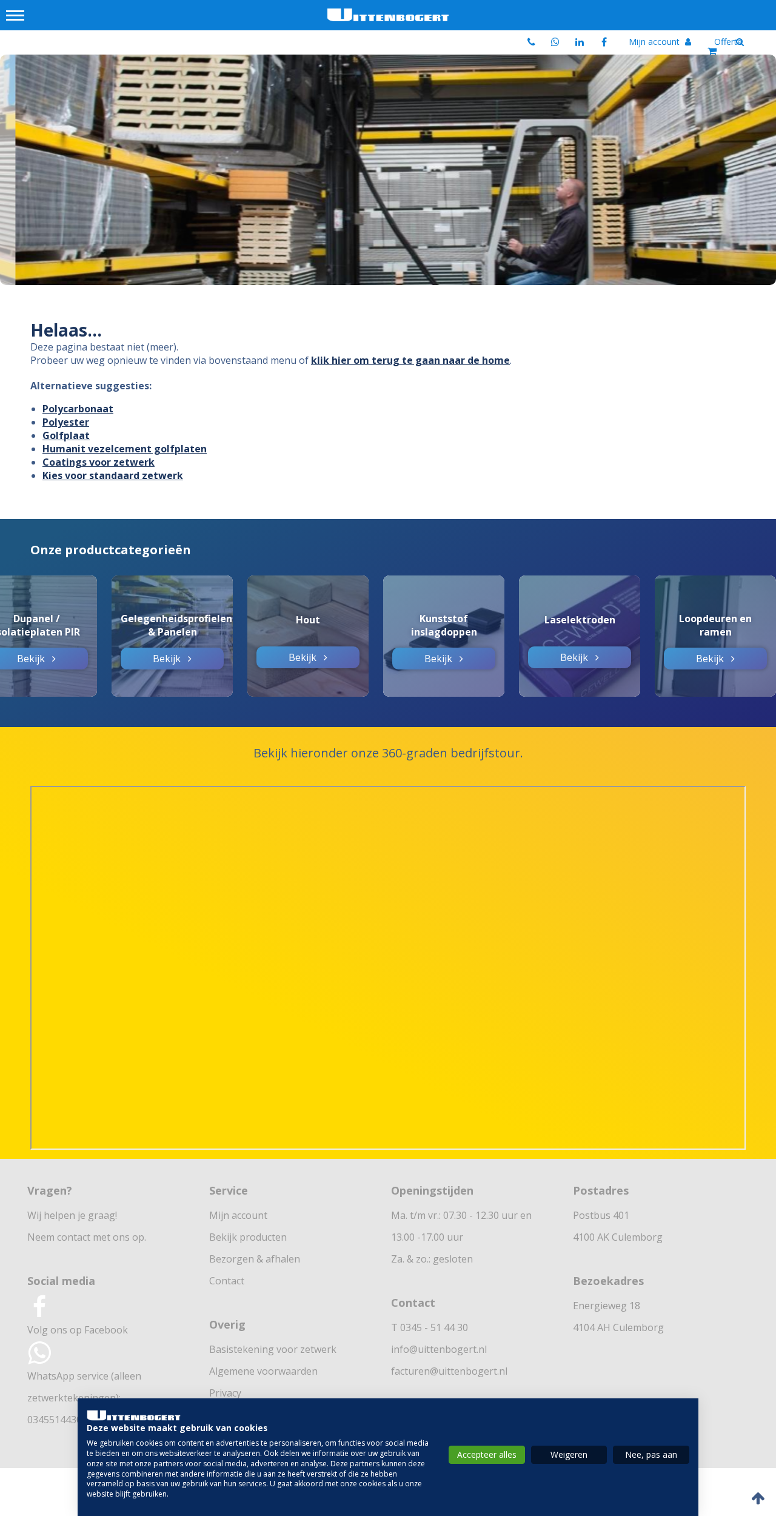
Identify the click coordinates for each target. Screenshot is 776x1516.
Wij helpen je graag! (72, 1215)
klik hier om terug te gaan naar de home (410, 360)
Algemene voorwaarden (263, 1371)
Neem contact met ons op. (86, 1237)
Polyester (65, 422)
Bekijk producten (248, 1237)
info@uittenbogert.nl (439, 1349)
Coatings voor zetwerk (98, 462)
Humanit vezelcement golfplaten (124, 448)
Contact (226, 1280)
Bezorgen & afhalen (254, 1259)
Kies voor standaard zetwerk (112, 475)
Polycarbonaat (77, 408)
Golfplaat (66, 435)
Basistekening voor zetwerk (272, 1349)
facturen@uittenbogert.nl (449, 1371)
